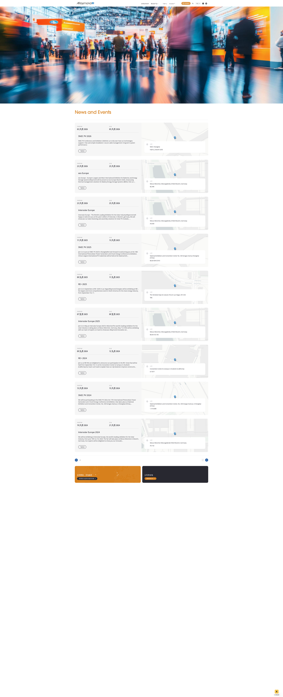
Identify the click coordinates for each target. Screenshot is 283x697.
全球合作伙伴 (145, 3)
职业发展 (171, 3)
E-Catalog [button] (276, 695)
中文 (197, 3)
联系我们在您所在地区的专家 (86, 478)
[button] (175, 137)
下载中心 (165, 3)
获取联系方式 (149, 478)
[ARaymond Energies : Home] (85, 3)
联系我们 (187, 3)
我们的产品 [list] (154, 3)
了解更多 (82, 151)
